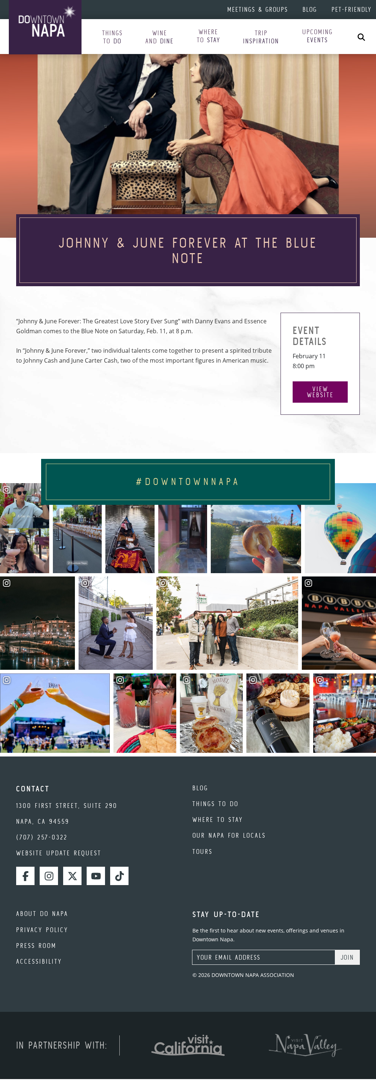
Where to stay (217, 819)
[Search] (361, 36)
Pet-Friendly (352, 9)
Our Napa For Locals (229, 835)
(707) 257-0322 (42, 837)
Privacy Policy (42, 930)
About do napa (42, 913)
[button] (112, 37)
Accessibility (39, 961)
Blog (310, 9)
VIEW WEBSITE (320, 392)
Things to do (215, 804)
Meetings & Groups (257, 9)
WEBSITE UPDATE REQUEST (58, 853)
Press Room (36, 945)
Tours (202, 851)
